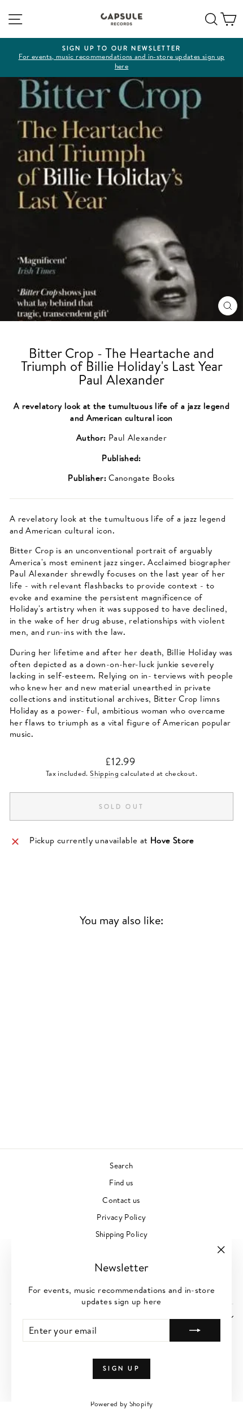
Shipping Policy (122, 1233)
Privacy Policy (121, 1216)
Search (121, 1165)
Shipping (104, 773)
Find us (121, 1182)
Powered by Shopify (121, 1403)
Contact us (121, 1199)
